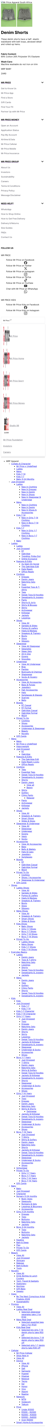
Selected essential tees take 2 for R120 (32, 1323)
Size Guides (7, 228)
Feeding (20, 1240)
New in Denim (28, 492)
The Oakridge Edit (30, 566)
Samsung (25, 1371)
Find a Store (7, 97)
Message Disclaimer (11, 195)
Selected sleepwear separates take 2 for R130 (31, 1314)
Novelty (25, 733)
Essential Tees (28, 772)
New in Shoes (28, 494)
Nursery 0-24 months (26, 1196)
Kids (13, 998)
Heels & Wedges (29, 630)
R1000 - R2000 (28, 1412)
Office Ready (27, 571)
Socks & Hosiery (29, 677)
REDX (24, 715)
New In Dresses (28, 489)
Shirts (24, 790)
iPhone (24, 1366)
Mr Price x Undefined (26, 466)
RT (22, 551)
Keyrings (20, 1286)
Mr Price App (7, 93)
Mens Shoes (22, 911)
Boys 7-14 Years (24, 1132)
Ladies (19, 469)
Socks (24, 839)
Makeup (20, 1263)
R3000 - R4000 (28, 1417)
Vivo (23, 1389)
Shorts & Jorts (28, 602)
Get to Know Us (8, 88)
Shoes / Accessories (31, 877)
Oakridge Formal (29, 713)
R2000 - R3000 (28, 1414)
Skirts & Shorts (28, 1109)
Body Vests (26, 1198)
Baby (18, 540)
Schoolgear (21, 1168)
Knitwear (25, 612)
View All (25, 623)
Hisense (25, 1376)
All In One (26, 654)
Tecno (24, 1381)
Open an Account (9, 125)
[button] (23, 82)
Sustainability (7, 176)
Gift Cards (6, 102)
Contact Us (6, 237)
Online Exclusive (29, 558)
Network (20, 1396)
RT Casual (26, 705)
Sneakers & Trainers (31, 633)
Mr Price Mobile (8, 148)
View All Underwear (31, 664)
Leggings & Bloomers (31, 1206)
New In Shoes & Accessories (29, 511)
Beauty (24, 731)
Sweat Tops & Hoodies (32, 594)
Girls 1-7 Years (23, 1016)
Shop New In (22, 1355)
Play (18, 1245)
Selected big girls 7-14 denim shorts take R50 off (32, 1332)
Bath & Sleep (22, 1242)
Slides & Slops (28, 821)
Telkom (24, 1404)
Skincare (20, 1260)
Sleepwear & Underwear (28, 823)
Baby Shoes (27, 926)
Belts (23, 700)
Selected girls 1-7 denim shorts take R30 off (33, 1346)
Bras (23, 666)
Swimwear (32, 1111)
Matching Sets (28, 582)
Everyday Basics (19, 952)
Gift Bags (20, 1288)
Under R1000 (27, 1409)
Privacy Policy (8, 190)
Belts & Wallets (28, 849)
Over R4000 (27, 1420)
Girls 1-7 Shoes (28, 929)
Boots (24, 636)
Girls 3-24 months (25, 1211)
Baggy (30, 787)
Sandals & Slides (29, 625)
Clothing (20, 574)
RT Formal (26, 708)
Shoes (19, 620)
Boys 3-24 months (25, 1227)
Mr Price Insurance (10, 153)
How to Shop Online (10, 214)
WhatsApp (6, 209)
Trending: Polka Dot (31, 556)
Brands (19, 702)
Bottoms (25, 1219)
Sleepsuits (26, 1201)
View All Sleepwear (30, 646)
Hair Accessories (29, 690)
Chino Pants (27, 795)
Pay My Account (9, 135)
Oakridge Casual (29, 710)
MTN (23, 1399)
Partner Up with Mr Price (13, 111)
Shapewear (26, 674)
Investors (5, 172)
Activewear (26, 610)
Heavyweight (22, 746)
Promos (15, 1304)
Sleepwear (21, 643)
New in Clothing (29, 487)
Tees (23, 592)
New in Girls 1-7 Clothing (29, 531)
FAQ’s (3, 232)
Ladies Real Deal (24, 1309)
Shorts (24, 780)
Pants (24, 600)
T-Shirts (25, 1062)
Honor (24, 1386)
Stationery (21, 1283)
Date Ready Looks (30, 762)
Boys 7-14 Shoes (29, 936)
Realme (24, 1394)
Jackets (25, 615)
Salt (23, 1368)
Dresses (25, 576)
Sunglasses (26, 857)
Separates (26, 648)
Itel (22, 1384)
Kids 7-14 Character (26, 1013)
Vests (24, 836)
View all (30, 785)
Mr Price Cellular (9, 144)
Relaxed (30, 798)
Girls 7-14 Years (24, 1093)
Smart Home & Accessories (29, 1422)
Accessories (22, 679)
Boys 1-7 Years (23, 1057)
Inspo (13, 1294)
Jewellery (26, 687)
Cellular (15, 1350)
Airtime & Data (8, 139)
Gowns (24, 656)
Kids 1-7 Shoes (28, 947)
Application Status (10, 130)
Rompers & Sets (29, 1204)
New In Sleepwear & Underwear (31, 498)
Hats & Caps (27, 851)
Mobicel (25, 1378)
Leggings (25, 618)
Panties (24, 669)
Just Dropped (18, 481)
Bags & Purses (28, 684)
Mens (18, 471)
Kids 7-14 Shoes (29, 949)
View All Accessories (31, 682)
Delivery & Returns (10, 223)
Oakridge (25, 553)
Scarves (25, 697)
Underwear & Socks (31, 1049)
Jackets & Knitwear (30, 1042)
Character (21, 1193)
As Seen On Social (30, 564)
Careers (5, 181)
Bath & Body (22, 1265)
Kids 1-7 (20, 476)
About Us (5, 167)
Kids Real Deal (23, 1327)
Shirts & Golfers (29, 1070)
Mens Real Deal (23, 1319)
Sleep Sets (26, 651)
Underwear (21, 661)
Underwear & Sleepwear (33, 728)
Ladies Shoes (22, 887)
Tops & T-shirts (28, 959)
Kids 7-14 (20, 474)
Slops (24, 638)
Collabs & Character (21, 463)
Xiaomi (24, 1391)
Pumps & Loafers (29, 628)
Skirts (24, 607)
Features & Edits (24, 561)
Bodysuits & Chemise (31, 672)
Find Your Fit (7, 107)
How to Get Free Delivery (13, 218)
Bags (23, 846)
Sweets (19, 1291)
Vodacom (26, 1402)
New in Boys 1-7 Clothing (29, 536)
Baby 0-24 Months (25, 479)
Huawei (25, 1373)
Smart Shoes (27, 818)
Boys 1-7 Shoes (28, 931)
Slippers (25, 641)
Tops (23, 584)
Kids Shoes (21, 923)
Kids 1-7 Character (25, 1011)
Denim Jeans (27, 579)
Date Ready (27, 569)
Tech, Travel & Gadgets (27, 1281)
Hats (23, 692)
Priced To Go (22, 718)
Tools (19, 1268)
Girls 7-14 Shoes (29, 934)
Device (19, 1360)
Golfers (24, 792)
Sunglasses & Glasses (31, 695)
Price (18, 1407)
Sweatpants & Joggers (32, 597)
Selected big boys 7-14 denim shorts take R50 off (32, 1340)
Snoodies (25, 659)
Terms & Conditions (10, 186)
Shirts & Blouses (29, 605)
